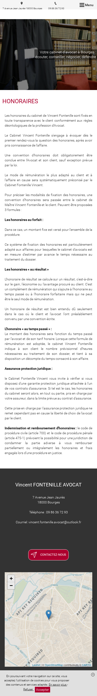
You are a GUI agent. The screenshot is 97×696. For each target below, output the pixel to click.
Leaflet (36, 665)
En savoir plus (58, 684)
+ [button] (11, 578)
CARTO (86, 665)
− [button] (11, 586)
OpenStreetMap (54, 665)
